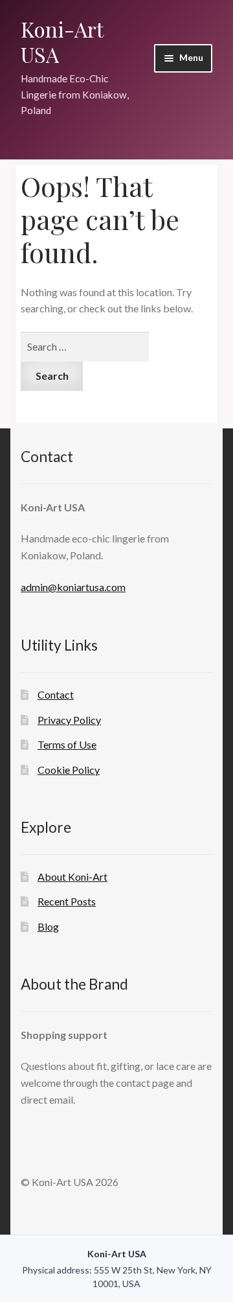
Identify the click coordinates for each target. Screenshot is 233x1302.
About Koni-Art (72, 876)
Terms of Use (67, 744)
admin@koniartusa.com (73, 587)
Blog (48, 926)
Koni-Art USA (62, 41)
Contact (56, 694)
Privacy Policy (69, 720)
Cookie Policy (69, 769)
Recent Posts (67, 901)
